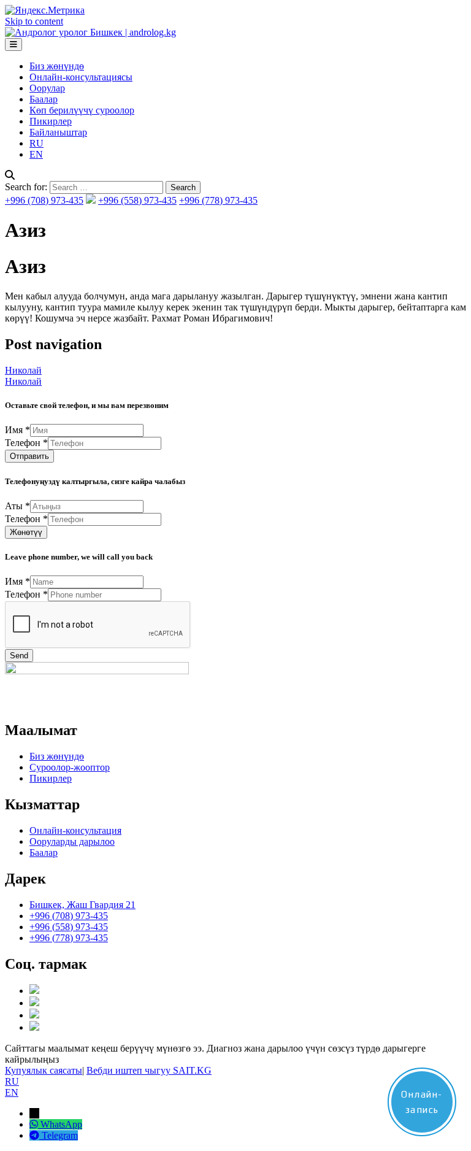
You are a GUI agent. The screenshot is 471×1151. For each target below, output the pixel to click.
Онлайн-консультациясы (80, 77)
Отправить (29, 456)
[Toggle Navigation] (13, 44)
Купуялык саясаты (43, 1070)
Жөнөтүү (26, 532)
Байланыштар (58, 132)
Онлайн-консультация (75, 830)
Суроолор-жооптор (69, 767)
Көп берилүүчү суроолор (81, 110)
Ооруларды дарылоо (72, 841)
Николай (23, 370)
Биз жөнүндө (56, 66)
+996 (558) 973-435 (137, 200)
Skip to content (34, 21)
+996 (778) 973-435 (218, 200)
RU (36, 143)
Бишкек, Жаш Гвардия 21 (82, 904)
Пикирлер (50, 121)
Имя (17, 430)
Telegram (60, 1135)
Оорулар (47, 88)
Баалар (43, 99)
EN (36, 154)
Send (19, 655)
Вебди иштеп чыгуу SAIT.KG (149, 1070)
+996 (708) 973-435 (44, 200)
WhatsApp (61, 1124)
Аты (17, 506)
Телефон (26, 442)
